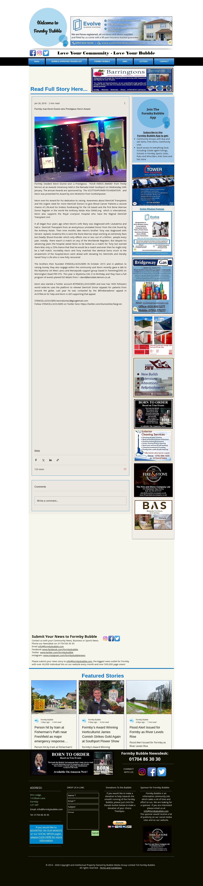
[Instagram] (39, 53)
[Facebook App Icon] (33, 53)
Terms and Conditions (111, 867)
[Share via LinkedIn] (50, 460)
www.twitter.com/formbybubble (56, 652)
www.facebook (49, 649)
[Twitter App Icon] (46, 53)
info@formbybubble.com (51, 646)
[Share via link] (57, 460)
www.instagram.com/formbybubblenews (64, 655)
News (37, 450)
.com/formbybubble (67, 649)
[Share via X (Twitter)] (43, 460)
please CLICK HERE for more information (46, 839)
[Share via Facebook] (35, 460)
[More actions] (124, 103)
